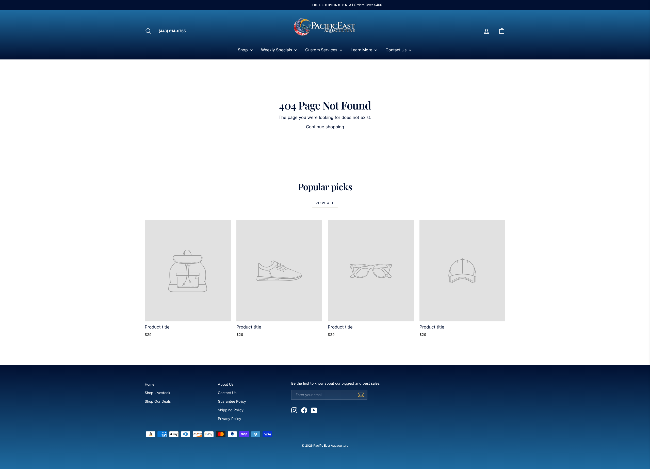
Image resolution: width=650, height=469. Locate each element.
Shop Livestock (157, 392)
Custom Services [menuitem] (321, 49)
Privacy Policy (229, 418)
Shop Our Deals (158, 401)
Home (149, 384)
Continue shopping (325, 126)
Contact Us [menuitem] (396, 49)
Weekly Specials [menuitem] (276, 49)
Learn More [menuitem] (361, 49)
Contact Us (227, 392)
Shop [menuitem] (243, 49)
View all (325, 203)
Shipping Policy (230, 410)
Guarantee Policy (232, 401)
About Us (225, 384)
